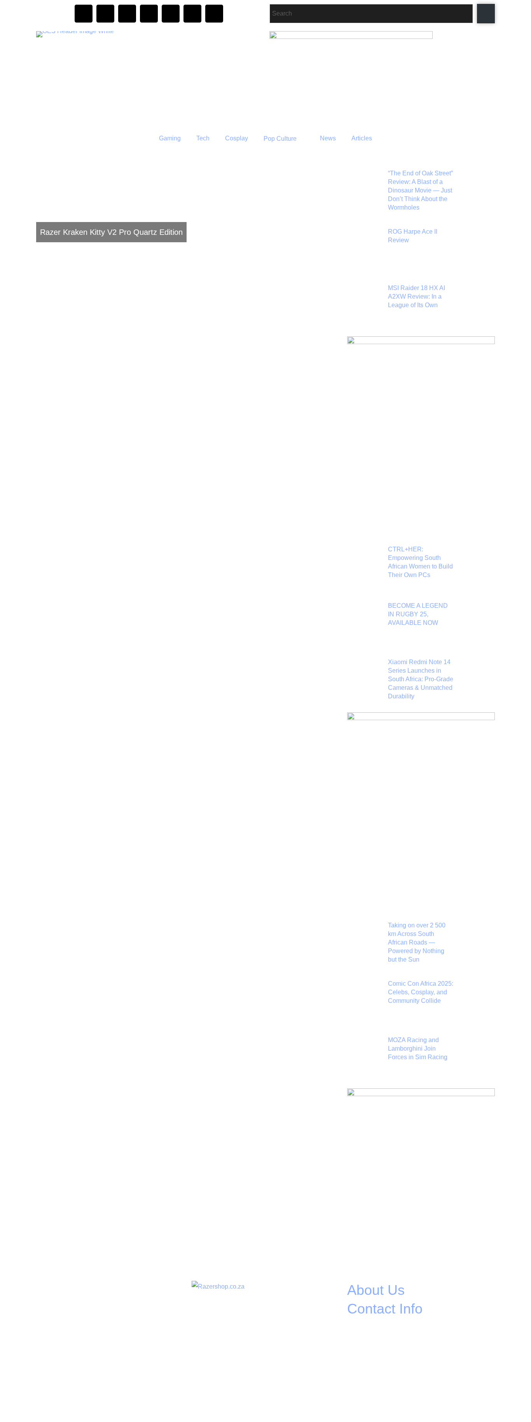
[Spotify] (192, 14)
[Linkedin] (214, 14)
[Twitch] (149, 14)
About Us (376, 1290)
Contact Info (385, 1309)
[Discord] (127, 14)
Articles (361, 138)
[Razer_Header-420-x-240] (351, 36)
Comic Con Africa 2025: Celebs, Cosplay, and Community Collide (420, 992)
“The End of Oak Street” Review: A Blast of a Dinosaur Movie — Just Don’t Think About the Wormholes (420, 190)
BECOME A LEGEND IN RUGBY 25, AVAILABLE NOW (418, 614)
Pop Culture (280, 138)
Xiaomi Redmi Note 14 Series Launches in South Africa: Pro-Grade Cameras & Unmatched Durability (420, 679)
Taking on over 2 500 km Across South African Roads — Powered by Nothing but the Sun (416, 942)
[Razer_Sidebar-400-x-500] (421, 342)
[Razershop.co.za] (218, 1286)
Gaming (170, 138)
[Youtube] (171, 14)
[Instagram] (84, 14)
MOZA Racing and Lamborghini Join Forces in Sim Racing (417, 1048)
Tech (203, 138)
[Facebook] (105, 14)
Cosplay (236, 138)
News (328, 138)
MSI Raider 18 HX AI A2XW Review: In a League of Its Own (416, 296)
